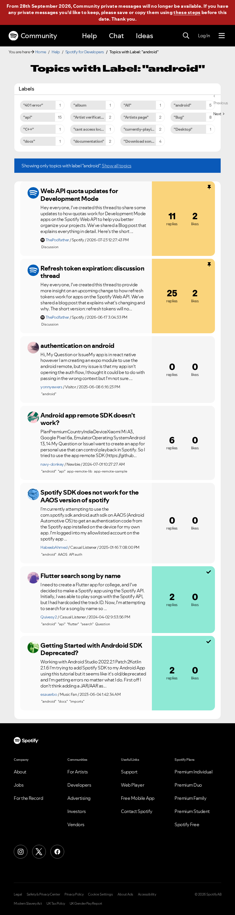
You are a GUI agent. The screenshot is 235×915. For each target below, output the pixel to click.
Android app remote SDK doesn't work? (87, 419)
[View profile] (33, 193)
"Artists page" (136, 117)
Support (129, 772)
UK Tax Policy (55, 903)
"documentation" (88, 141)
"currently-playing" (141, 129)
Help (89, 35)
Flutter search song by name (80, 575)
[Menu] (221, 36)
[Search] (186, 36)
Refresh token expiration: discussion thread (92, 272)
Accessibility (147, 894)
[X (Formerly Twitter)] (39, 852)
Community (39, 35)
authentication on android (77, 345)
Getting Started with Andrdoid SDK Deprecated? (91, 649)
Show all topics (117, 165)
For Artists (77, 772)
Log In (204, 35)
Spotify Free (187, 824)
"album (79, 105)
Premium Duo (188, 785)
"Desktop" (183, 129)
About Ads (125, 894)
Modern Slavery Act (28, 903)
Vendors (76, 824)
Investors (76, 811)
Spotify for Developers (84, 52)
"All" (127, 105)
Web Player (132, 785)
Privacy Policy (73, 894)
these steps (186, 12)
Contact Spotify (136, 811)
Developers (79, 785)
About (20, 772)
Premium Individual (193, 772)
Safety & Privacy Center (43, 894)
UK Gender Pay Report (86, 903)
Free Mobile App (137, 798)
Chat (116, 35)
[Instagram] (21, 852)
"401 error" (33, 105)
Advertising (79, 798)
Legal (18, 894)
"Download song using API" (144, 141)
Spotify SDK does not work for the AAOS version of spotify (89, 496)
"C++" (28, 129)
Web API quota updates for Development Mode (79, 194)
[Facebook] (57, 852)
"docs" (29, 141)
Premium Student (192, 811)
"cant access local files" (93, 129)
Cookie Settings (100, 894)
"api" (27, 117)
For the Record (28, 798)
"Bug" (179, 117)
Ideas (144, 35)
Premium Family (190, 798)
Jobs (18, 785)
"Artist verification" (90, 117)
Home (40, 52)
